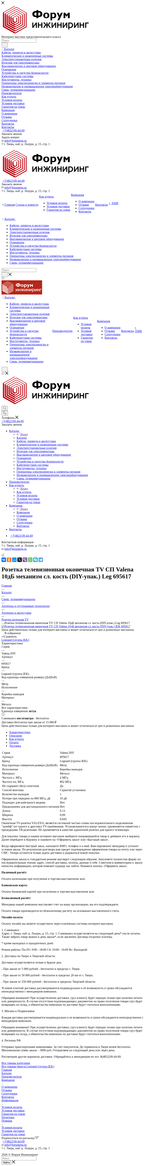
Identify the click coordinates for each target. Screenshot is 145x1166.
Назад (24, 434)
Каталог (22, 437)
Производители (12, 1076)
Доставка (15, 745)
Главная (7, 1069)
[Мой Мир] (14, 559)
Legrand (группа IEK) (15, 639)
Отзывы (7, 1090)
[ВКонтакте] (4, 559)
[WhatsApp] (30, 559)
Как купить (24, 492)
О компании (9, 1086)
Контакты (8, 1097)
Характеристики (19, 732)
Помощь (7, 1120)
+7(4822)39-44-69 (13, 130)
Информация (10, 1100)
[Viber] (25, 559)
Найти (6, 1162)
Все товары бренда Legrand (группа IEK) (28, 1066)
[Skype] (35, 559)
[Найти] (5, 45)
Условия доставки (13, 1110)
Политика (8, 1117)
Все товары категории (16, 1063)
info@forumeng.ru (15, 140)
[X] (19, 559)
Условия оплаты (12, 1107)
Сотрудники (9, 1093)
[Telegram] (41, 559)
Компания (23, 512)
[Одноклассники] (9, 559)
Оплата (14, 742)
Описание (15, 735)
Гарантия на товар (13, 1114)
